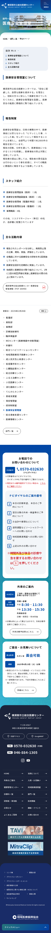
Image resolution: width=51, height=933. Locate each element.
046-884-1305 (22, 752)
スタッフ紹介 (13, 63)
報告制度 (11, 59)
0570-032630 (32, 469)
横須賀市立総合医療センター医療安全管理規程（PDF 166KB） (22, 287)
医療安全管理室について (18, 55)
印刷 (42, 311)
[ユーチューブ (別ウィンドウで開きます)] (28, 760)
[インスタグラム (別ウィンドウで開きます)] (22, 760)
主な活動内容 (13, 67)
